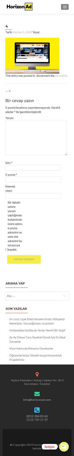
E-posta (11, 174)
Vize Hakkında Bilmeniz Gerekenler (31, 348)
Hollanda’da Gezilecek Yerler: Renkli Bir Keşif (37, 330)
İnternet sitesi (10, 188)
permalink (61, 75)
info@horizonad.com (37, 399)
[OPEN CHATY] (64, 447)
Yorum (9, 117)
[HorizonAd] (20, 7)
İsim (8, 162)
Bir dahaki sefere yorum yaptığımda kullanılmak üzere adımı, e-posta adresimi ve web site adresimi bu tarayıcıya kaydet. (15, 226)
